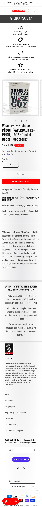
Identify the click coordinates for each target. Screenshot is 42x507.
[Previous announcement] (4, 3)
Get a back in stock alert (21, 181)
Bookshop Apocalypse (17, 505)
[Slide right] (26, 121)
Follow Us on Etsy (11, 424)
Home (7, 394)
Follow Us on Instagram (14, 430)
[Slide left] (15, 121)
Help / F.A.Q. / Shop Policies (16, 412)
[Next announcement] (37, 3)
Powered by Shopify (31, 505)
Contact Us (9, 418)
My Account (9, 400)
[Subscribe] (34, 450)
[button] (6, 11)
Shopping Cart (10, 406)
